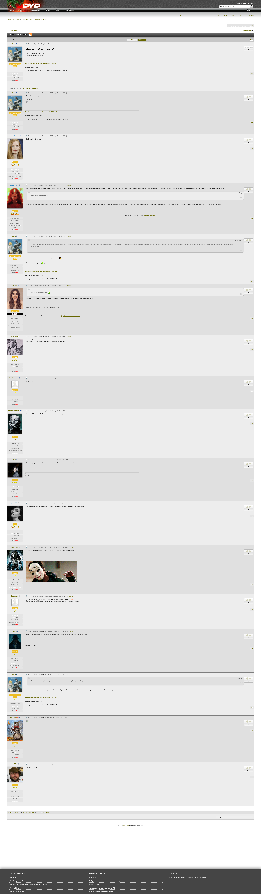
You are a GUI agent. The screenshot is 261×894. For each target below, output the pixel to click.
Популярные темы (96, 874)
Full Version (142, 40)
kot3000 (13, 717)
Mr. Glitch (14, 336)
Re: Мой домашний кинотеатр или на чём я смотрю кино (29, 881)
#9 (252, 424)
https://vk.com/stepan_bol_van (70, 316)
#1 (252, 73)
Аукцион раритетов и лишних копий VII (102, 888)
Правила (182, 16)
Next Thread (247, 30)
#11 (252, 516)
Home (9, 19)
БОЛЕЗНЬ (92, 877)
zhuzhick (14, 764)
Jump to (212, 817)
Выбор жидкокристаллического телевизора (183, 881)
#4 (252, 218)
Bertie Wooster (14, 136)
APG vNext (126, 825)
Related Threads (30, 88)
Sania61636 (14, 547)
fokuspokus (14, 596)
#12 (252, 584)
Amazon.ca (204, 16)
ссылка (52, 44)
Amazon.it (236, 16)
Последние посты (17, 874)
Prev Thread (14, 30)
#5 (252, 281)
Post (251, 40)
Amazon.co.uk (213, 16)
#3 (252, 149)
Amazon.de (221, 16)
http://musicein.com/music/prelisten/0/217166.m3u (41, 63)
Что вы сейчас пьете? (42, 19)
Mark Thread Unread (233, 26)
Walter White (14, 378)
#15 (252, 708)
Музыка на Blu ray (95, 884)
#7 (252, 349)
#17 (252, 777)
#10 (252, 480)
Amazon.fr (229, 16)
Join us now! (241, 3)
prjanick (14, 503)
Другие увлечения (27, 19)
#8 (252, 391)
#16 (252, 730)
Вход (251, 3)
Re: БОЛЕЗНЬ (14, 877)
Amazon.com (196, 16)
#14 (252, 648)
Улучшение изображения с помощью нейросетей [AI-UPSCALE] (190, 877)
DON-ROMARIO (14, 411)
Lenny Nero (14, 185)
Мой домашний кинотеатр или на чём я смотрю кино (107, 881)
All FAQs (172, 874)
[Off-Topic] (16, 19)
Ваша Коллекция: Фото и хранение (101, 891)
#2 (252, 122)
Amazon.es (243, 16)
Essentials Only (132, 40)
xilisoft (14, 631)
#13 (252, 609)
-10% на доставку (149, 215)
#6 (252, 318)
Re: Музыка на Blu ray (17, 891)
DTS (14, 459)
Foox (14, 44)
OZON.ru (251, 16)
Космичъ (14, 285)
